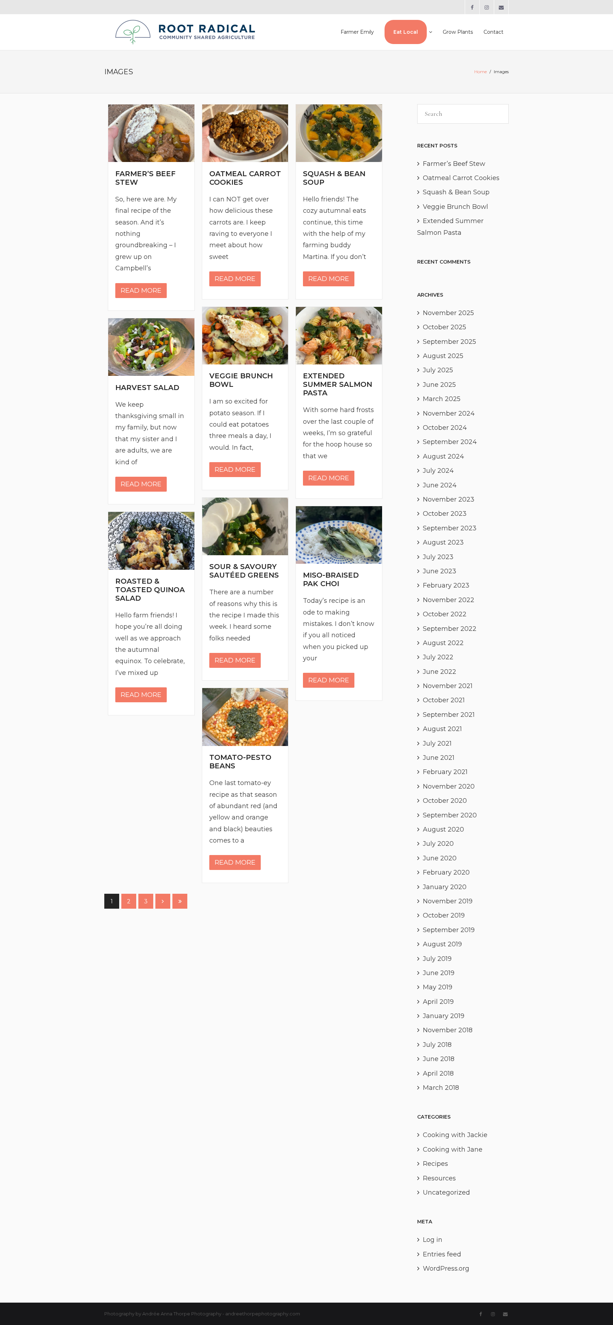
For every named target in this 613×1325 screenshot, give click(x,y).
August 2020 (443, 829)
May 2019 (437, 987)
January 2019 (443, 1016)
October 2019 (444, 915)
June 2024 (440, 485)
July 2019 (437, 959)
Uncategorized (446, 1192)
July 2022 (438, 657)
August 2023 (443, 542)
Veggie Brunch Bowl (455, 207)
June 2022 (439, 672)
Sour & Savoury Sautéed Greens (244, 570)
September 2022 (449, 629)
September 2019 (449, 930)
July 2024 (438, 471)
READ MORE (141, 290)
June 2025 (439, 385)
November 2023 (448, 499)
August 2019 (442, 944)
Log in (432, 1240)
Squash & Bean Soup (456, 192)
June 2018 (438, 1059)
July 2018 (437, 1045)
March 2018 (441, 1088)
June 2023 (439, 571)
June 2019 (438, 973)
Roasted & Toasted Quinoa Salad (150, 589)
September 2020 (450, 815)
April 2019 (438, 1002)
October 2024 (445, 428)
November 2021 (448, 686)
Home (480, 71)
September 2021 (449, 715)
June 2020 (440, 858)
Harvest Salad (147, 387)
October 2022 (444, 614)
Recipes (435, 1164)
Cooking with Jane (452, 1149)
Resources (439, 1178)
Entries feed (442, 1254)
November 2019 (448, 901)
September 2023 (449, 528)
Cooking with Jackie (455, 1135)
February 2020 (446, 872)
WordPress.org (446, 1268)
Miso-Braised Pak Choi (331, 579)
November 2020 (449, 786)
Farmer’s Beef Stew (454, 164)
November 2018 (448, 1030)
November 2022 (448, 600)
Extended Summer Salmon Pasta (337, 384)
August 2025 (443, 356)
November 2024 (449, 413)
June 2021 (438, 758)
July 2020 (438, 844)
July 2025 (438, 370)
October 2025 (444, 327)
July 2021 (437, 743)
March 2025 (441, 399)
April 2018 (438, 1073)
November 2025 (448, 313)
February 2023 (446, 585)
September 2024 (450, 442)
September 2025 (449, 342)
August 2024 (443, 456)
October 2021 (444, 700)
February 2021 (445, 772)
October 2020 (445, 801)
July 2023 (438, 557)
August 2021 (442, 729)
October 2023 (444, 514)
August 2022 (443, 643)
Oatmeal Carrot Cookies (461, 178)
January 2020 (444, 887)
